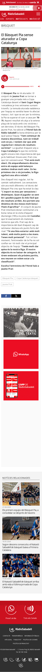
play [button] (2, 86)
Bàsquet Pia (7, 278)
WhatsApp (21, 665)
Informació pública (31, 636)
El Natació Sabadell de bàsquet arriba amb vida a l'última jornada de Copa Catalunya (20, 584)
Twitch (30, 659)
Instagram (5, 659)
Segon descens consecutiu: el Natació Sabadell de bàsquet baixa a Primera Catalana (20, 547)
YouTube (36, 659)
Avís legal (8, 640)
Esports (11, 77)
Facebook (18, 659)
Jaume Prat (7, 284)
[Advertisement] (21, 417)
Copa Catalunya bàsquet (27, 278)
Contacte (6, 636)
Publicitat (17, 640)
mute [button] (39, 86)
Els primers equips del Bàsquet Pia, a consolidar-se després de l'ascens (20, 511)
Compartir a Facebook (6, 296)
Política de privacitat (21, 644)
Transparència (17, 636)
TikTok (24, 659)
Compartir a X (16, 296)
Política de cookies (30, 640)
